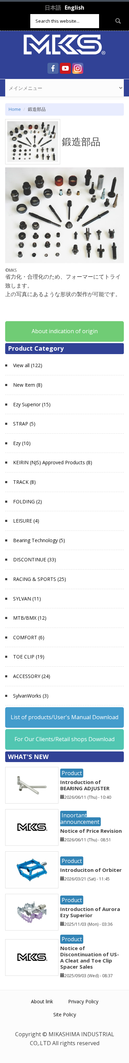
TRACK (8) (24, 482)
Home (15, 109)
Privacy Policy (83, 1001)
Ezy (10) (22, 443)
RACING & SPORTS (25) (39, 579)
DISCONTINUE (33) (34, 559)
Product (72, 773)
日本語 (53, 7)
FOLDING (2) (27, 501)
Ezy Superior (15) (32, 404)
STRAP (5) (24, 423)
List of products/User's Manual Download (64, 717)
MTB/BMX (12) (29, 618)
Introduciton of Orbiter (91, 869)
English (74, 7)
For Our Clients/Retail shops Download (64, 739)
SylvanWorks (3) (31, 695)
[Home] (64, 44)
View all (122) (27, 365)
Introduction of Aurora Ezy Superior (90, 912)
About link (42, 1001)
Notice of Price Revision (91, 830)
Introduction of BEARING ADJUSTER (84, 785)
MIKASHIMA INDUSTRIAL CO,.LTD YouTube (65, 68)
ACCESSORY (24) (31, 676)
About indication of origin (65, 331)
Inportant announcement (79, 818)
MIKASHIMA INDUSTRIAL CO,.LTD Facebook (52, 68)
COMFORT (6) (28, 637)
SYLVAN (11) (27, 598)
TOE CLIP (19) (28, 656)
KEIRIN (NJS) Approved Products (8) (52, 462)
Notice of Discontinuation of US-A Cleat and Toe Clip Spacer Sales (89, 957)
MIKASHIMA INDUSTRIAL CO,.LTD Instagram (77, 68)
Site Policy (64, 1014)
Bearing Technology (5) (39, 540)
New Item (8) (27, 385)
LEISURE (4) (26, 520)
